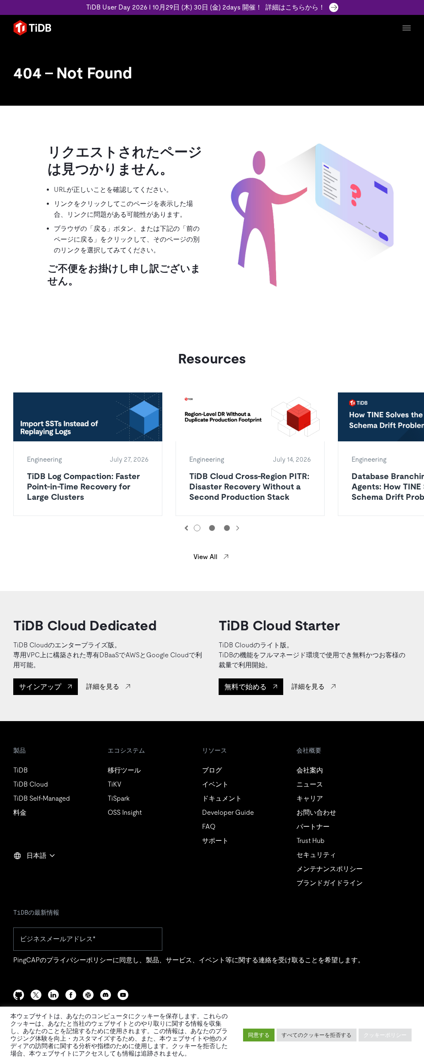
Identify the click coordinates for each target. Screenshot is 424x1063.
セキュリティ (316, 855)
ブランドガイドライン (329, 883)
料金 (19, 812)
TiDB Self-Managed (41, 798)
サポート (215, 841)
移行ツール (124, 770)
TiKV (114, 784)
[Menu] (406, 28)
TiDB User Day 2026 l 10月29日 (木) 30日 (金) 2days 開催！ (205, 7)
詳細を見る (102, 686)
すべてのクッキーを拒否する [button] (317, 1035)
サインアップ (40, 687)
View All (205, 557)
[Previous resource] (186, 528)
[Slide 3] (227, 528)
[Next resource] (237, 528)
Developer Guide (228, 812)
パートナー (313, 827)
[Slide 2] (212, 528)
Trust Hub (310, 841)
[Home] (32, 28)
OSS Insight (125, 812)
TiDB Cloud (30, 784)
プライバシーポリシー (79, 960)
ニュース (309, 784)
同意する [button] (259, 1035)
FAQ (208, 827)
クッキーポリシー (385, 1035)
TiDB (20, 770)
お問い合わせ (316, 812)
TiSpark (119, 798)
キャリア (309, 798)
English (29, 873)
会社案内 (309, 770)
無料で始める (245, 687)
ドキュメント (222, 798)
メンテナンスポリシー (329, 869)
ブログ (212, 770)
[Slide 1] (197, 528)
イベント (215, 784)
